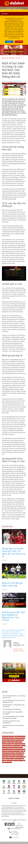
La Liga (21, 751)
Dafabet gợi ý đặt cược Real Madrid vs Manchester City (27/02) (13, 616)
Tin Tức (17, 58)
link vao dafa (12, 753)
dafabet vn (4, 743)
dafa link (9, 743)
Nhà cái (3, 11)
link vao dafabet (19, 753)
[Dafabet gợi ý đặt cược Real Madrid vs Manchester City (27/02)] (14, 608)
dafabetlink (4, 742)
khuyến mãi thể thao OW (19, 749)
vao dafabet (20, 760)
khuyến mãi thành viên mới (8, 749)
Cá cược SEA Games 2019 (8, 738)
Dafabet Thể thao (18, 742)
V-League (15, 760)
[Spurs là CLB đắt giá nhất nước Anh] (14, 578)
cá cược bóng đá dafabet (19, 736)
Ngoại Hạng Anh (20, 755)
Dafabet (8, 740)
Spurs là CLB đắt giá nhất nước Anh (12, 584)
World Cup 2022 (8, 762)
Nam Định (14, 755)
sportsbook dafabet (19, 756)
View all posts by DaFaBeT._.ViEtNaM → (18, 650)
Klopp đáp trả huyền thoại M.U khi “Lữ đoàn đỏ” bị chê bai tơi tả (13, 552)
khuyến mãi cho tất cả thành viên (15, 747)
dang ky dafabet (18, 743)
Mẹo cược (5, 58)
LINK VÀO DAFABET (6, 9)
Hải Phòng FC (5, 747)
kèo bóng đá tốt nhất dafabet (13, 751)
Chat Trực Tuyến (15, 837)
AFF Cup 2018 (5, 736)
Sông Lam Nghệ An (10, 758)
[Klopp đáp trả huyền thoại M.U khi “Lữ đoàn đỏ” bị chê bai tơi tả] (14, 544)
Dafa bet (4, 740)
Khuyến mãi (18, 41)
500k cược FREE (17, 9)
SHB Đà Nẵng (12, 756)
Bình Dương (11, 736)
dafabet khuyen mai (19, 740)
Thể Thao (11, 58)
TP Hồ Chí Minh (9, 760)
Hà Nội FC (23, 745)
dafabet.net (12, 740)
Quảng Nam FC (5, 756)
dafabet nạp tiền (10, 742)
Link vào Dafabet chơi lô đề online (12, 709)
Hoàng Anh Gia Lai (17, 745)
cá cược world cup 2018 (19, 738)
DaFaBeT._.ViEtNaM (16, 81)
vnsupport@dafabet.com (15, 828)
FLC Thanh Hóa (8, 745)
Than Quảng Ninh (18, 758)
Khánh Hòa (4, 751)
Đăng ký (9, 41)
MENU (6, 13)
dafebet (12, 743)
